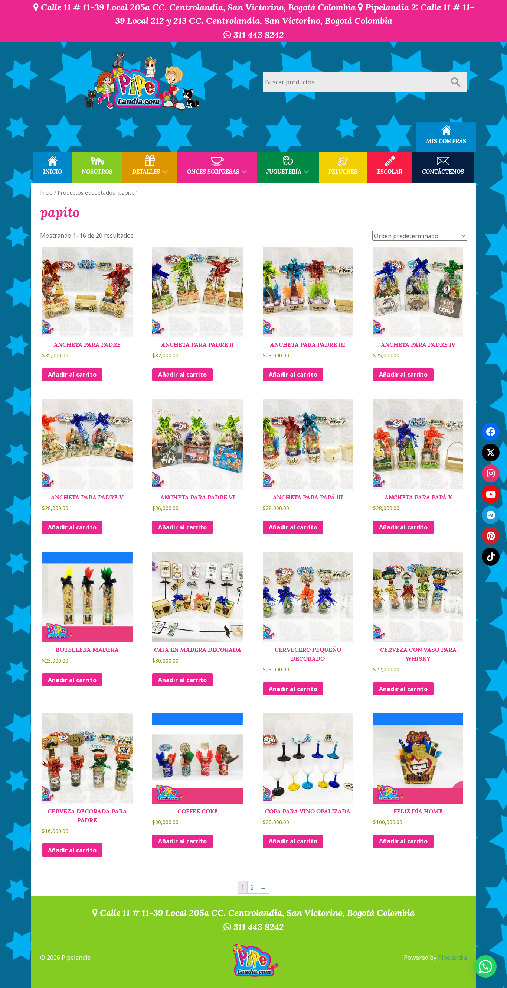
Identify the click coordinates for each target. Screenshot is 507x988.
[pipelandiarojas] (491, 494)
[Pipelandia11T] (491, 452)
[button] (485, 966)
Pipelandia (452, 957)
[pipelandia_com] (491, 473)
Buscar (455, 82)
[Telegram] (491, 515)
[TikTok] (491, 557)
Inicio (46, 192)
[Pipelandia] (142, 82)
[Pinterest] (491, 536)
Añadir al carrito (72, 374)
